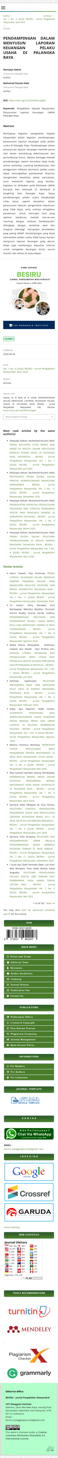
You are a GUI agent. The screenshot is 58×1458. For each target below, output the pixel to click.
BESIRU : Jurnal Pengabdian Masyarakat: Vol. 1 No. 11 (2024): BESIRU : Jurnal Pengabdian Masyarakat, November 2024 (32, 597)
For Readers (17, 1066)
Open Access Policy (22, 1045)
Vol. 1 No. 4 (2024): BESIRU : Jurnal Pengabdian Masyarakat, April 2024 (29, 21)
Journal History (19, 985)
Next (48, 903)
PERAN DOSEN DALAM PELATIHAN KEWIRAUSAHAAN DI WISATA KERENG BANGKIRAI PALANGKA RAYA (32, 540)
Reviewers (16, 968)
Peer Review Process (22, 1028)
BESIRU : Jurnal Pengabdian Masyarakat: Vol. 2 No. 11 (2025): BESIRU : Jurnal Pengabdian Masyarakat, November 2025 (32, 856)
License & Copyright (22, 1023)
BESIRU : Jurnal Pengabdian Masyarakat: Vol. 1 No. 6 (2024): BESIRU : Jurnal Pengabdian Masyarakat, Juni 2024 (32, 828)
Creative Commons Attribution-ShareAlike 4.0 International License (26, 1435)
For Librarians (19, 1077)
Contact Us (16, 996)
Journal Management (23, 1039)
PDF (10, 338)
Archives (47, 15)
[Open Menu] (3, 7)
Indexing (16, 979)
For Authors (17, 1072)
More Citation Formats (16, 416)
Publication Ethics (21, 1017)
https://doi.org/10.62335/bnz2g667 (27, 100)
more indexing (12, 1227)
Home (6, 15)
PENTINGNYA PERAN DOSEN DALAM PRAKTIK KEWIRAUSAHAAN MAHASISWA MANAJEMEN (32, 480)
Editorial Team (19, 962)
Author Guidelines (21, 973)
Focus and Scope (20, 956)
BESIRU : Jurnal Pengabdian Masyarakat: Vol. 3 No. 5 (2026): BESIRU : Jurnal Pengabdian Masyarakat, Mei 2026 (32, 764)
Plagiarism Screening (23, 1034)
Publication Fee (20, 990)
